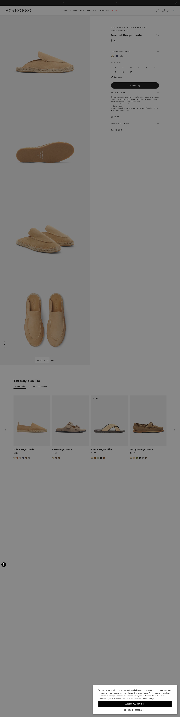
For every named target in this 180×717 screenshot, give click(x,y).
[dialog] (90, 358)
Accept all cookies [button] (134, 704)
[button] (135, 710)
